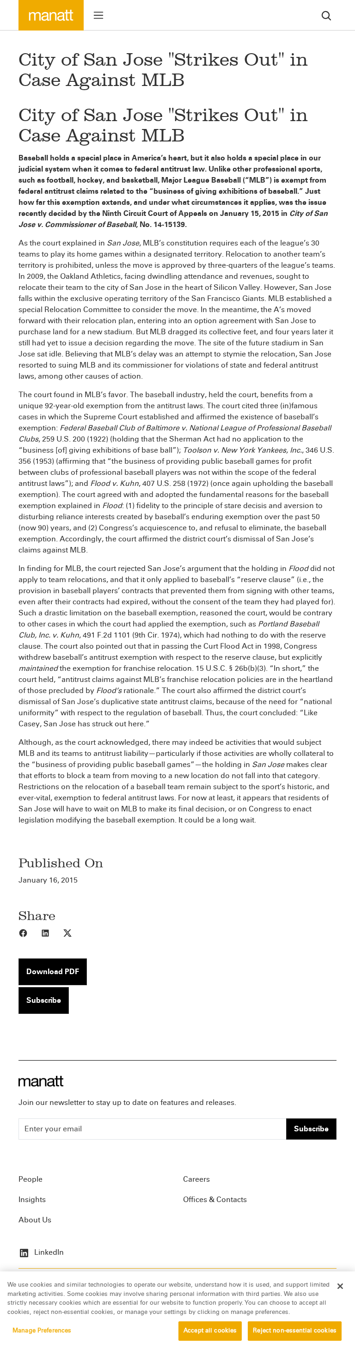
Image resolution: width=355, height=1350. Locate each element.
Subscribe (43, 1000)
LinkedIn (48, 1252)
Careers (196, 1179)
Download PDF (52, 971)
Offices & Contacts (215, 1199)
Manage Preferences (41, 1330)
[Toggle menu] (98, 15)
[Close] (340, 1286)
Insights (32, 1199)
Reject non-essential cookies (295, 1330)
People (30, 1179)
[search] (326, 15)
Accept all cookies (210, 1330)
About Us (34, 1219)
